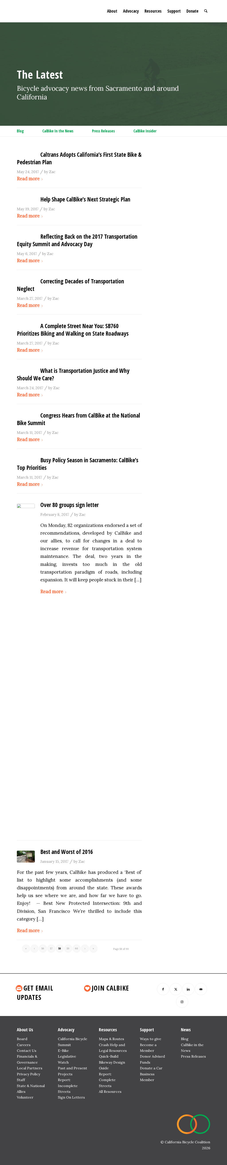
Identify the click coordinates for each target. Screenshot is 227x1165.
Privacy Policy (28, 1074)
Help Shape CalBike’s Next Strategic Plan (85, 199)
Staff (21, 1080)
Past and (65, 1068)
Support (147, 1030)
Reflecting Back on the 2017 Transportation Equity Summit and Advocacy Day (77, 240)
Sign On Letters (71, 1097)
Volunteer (25, 1097)
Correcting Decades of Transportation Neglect (70, 285)
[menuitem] (112, 11)
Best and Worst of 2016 (66, 852)
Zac (52, 171)
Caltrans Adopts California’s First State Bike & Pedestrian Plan (79, 158)
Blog (184, 1039)
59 (68, 948)
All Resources (110, 1091)
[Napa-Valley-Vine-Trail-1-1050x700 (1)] (26, 857)
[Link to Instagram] (182, 1002)
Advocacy (66, 1030)
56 (42, 948)
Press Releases (193, 1056)
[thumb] (26, 670)
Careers (24, 1045)
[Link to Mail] (201, 989)
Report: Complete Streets (107, 1080)
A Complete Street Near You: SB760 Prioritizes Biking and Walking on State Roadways (73, 329)
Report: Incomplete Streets (68, 1086)
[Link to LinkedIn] (188, 989)
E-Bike (63, 1050)
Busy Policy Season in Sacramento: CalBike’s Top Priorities (77, 464)
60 (76, 948)
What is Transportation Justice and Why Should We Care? (73, 374)
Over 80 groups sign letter (69, 505)
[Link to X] (176, 989)
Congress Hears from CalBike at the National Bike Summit (78, 419)
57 (51, 948)
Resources (108, 1030)
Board (22, 1039)
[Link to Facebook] (163, 989)
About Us (25, 1030)
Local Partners (29, 1068)
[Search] (205, 11)
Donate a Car (151, 1068)
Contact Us (26, 1050)
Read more (28, 179)
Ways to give (150, 1039)
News (186, 1030)
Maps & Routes (111, 1039)
